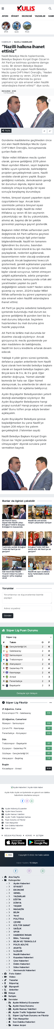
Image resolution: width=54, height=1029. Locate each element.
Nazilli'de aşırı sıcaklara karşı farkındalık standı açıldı (39, 574)
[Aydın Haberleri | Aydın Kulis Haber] (25, 8)
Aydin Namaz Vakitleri (14, 814)
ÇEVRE (17, 922)
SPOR (16, 932)
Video (12, 977)
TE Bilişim (33, 863)
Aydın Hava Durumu (13, 811)
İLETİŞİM (39, 836)
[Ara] (50, 8)
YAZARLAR (40, 16)
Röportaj (13, 983)
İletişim (12, 996)
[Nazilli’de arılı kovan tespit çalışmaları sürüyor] (40, 512)
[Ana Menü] (3, 9)
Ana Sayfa (14, 877)
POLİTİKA (18, 919)
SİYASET (15, 16)
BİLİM (16, 912)
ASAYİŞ (17, 948)
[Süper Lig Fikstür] (50, 703)
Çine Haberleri (21, 961)
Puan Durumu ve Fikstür (15, 820)
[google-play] (38, 843)
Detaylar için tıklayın (27, 693)
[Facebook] (22, 801)
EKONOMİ (27, 16)
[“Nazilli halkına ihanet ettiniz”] (27, 112)
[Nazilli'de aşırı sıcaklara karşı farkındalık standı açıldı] (40, 563)
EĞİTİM (17, 899)
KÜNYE (28, 836)
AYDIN (5, 16)
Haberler (6, 42)
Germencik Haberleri (24, 970)
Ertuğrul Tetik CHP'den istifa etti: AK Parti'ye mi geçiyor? (39, 549)
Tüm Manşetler (11, 823)
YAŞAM (17, 906)
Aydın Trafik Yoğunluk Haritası (18, 817)
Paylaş (7, 131)
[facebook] (15, 871)
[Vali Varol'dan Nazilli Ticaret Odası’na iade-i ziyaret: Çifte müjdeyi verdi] (14, 563)
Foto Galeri (15, 974)
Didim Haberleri (21, 964)
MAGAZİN (18, 909)
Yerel (16, 916)
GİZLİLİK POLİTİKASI (12, 836)
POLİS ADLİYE (21, 945)
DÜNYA (17, 903)
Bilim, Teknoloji (21, 938)
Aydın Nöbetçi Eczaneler (16, 809)
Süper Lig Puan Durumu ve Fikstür (31, 1015)
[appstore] (16, 843)
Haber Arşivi (10, 828)
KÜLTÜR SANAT (21, 925)
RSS (10, 855)
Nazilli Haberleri (23, 42)
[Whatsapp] (32, 801)
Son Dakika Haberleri (14, 826)
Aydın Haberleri (21, 883)
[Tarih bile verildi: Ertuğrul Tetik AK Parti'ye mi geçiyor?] (14, 538)
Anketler (13, 990)
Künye (12, 993)
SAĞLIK (17, 929)
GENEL (17, 893)
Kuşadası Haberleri (23, 957)
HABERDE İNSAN (22, 935)
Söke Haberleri (21, 967)
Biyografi (14, 987)
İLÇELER (17, 951)
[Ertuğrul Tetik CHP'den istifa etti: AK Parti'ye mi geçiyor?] (40, 538)
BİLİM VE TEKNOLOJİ (24, 941)
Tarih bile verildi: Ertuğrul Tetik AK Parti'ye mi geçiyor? (13, 549)
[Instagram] (27, 801)
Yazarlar (13, 980)
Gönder (8, 616)
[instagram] (29, 871)
